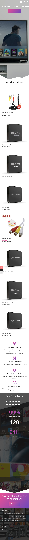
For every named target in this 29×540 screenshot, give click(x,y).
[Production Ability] (14, 383)
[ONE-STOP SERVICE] (14, 370)
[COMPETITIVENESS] (14, 358)
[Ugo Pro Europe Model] (14, 120)
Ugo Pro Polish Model (7, 176)
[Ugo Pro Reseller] (14, 309)
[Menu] (21, 2)
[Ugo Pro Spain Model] (14, 278)
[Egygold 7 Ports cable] (14, 88)
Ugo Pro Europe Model (7, 144)
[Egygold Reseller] (14, 214)
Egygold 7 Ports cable (7, 112)
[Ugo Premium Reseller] (14, 246)
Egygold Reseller (6, 238)
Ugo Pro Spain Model (7, 302)
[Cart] (27, 2)
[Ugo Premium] (14, 183)
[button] (24, 2)
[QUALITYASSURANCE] (14, 344)
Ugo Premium (5, 207)
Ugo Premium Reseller (7, 271)
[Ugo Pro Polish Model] (14, 151)
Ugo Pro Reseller (6, 333)
